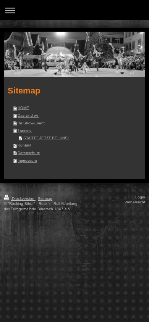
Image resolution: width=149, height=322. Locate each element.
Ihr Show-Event (31, 123)
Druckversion (23, 198)
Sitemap (45, 198)
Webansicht (135, 202)
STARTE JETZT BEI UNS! (46, 138)
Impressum (27, 160)
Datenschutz (29, 153)
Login (140, 197)
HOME (23, 108)
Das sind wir (28, 115)
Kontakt (24, 145)
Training (25, 130)
